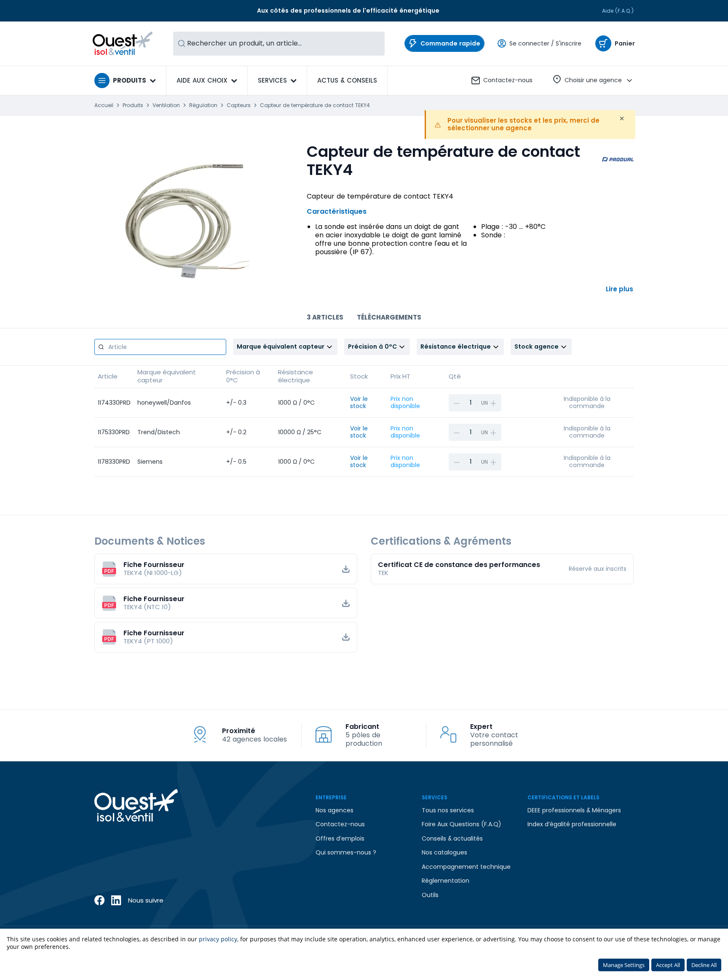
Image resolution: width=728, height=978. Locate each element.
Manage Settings (624, 965)
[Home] (123, 43)
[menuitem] (347, 80)
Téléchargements (389, 317)
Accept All (668, 965)
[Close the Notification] (621, 118)
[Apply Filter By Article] (101, 347)
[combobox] (279, 44)
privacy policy (218, 939)
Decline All (704, 965)
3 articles (325, 317)
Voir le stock (359, 403)
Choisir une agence (593, 80)
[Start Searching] (181, 44)
